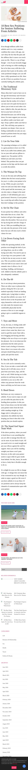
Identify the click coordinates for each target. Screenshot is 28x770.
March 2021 (6, 675)
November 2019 (7, 711)
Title (14, 520)
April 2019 (6, 740)
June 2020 (5, 683)
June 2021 (5, 667)
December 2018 (7, 756)
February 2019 (7, 748)
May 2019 (5, 736)
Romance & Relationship (9, 639)
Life (4, 635)
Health (15, 35)
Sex (4, 644)
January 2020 (6, 703)
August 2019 (6, 724)
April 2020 (6, 691)
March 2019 (6, 744)
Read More (5, 532)
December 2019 (7, 707)
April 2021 (6, 671)
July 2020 (5, 679)
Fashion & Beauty (7, 656)
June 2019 (5, 732)
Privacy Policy (15, 763)
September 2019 (7, 720)
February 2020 (7, 699)
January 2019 (6, 752)
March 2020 (6, 695)
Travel (4, 652)
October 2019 (6, 716)
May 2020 (5, 687)
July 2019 (5, 728)
